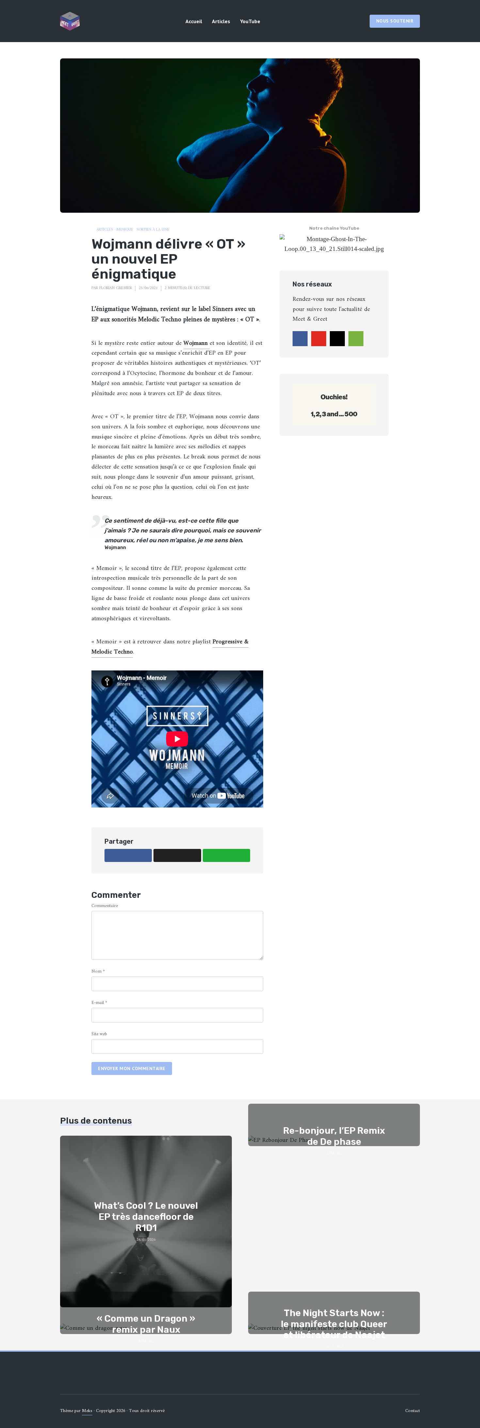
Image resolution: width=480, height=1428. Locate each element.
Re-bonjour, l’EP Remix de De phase (334, 1136)
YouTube (250, 21)
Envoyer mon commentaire (132, 1068)
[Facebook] (300, 338)
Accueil (193, 21)
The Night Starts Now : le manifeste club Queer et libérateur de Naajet (334, 1324)
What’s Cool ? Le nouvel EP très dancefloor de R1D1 (146, 1216)
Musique (124, 230)
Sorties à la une (152, 230)
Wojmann (197, 343)
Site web (99, 1034)
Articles (221, 21)
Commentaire (104, 905)
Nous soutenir (395, 21)
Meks (87, 1411)
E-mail (99, 1002)
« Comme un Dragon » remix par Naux (146, 1324)
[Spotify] (355, 338)
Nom (98, 971)
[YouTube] (318, 338)
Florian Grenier (115, 288)
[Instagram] (337, 338)
